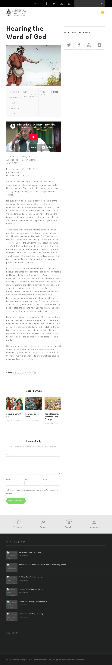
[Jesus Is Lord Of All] (14, 405)
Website (45, 479)
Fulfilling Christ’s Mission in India (31, 577)
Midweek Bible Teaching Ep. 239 (31, 589)
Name (9, 479)
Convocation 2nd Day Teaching (31, 614)
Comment (10, 455)
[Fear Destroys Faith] (33, 405)
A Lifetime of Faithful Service (30, 552)
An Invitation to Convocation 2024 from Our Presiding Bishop (42, 564)
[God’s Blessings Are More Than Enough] (53, 405)
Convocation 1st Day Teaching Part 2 (33, 601)
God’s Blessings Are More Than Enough (52, 416)
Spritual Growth (33, 95)
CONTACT (38, 3)
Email (27, 479)
